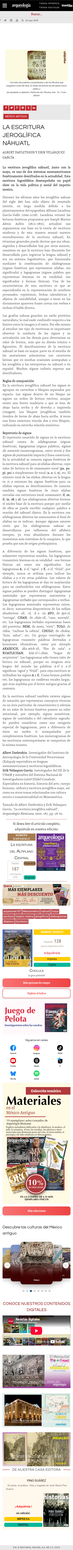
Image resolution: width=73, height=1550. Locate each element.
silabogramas (58, 916)
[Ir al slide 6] (42, 1291)
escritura (8, 916)
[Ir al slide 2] (27, 1291)
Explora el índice (36, 993)
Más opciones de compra (36, 983)
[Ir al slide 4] (34, 1291)
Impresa (30, 863)
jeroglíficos (41, 916)
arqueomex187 (12, 911)
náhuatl (45, 911)
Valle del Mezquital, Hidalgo (36, 1381)
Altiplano (8, 921)
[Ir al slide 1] (23, 1291)
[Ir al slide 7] (46, 1291)
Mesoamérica (31, 911)
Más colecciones (36, 1211)
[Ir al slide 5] (38, 1291)
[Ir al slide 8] (50, 1291)
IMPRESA (23, 1519)
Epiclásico (22, 921)
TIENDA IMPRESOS (49, 4)
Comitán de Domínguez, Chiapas (36, 1421)
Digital (29, 877)
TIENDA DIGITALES (49, 8)
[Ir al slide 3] (31, 1291)
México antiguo (16, 116)
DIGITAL (23, 1524)
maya (55, 911)
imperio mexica (24, 916)
